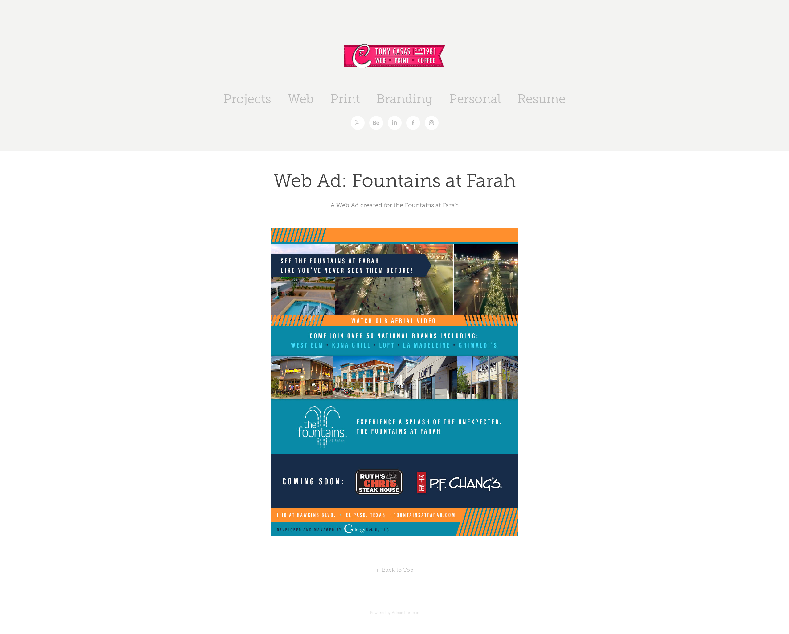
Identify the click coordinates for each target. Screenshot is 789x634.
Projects (247, 99)
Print (345, 99)
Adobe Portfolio (405, 613)
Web (301, 99)
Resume (541, 99)
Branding (404, 99)
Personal (475, 99)
